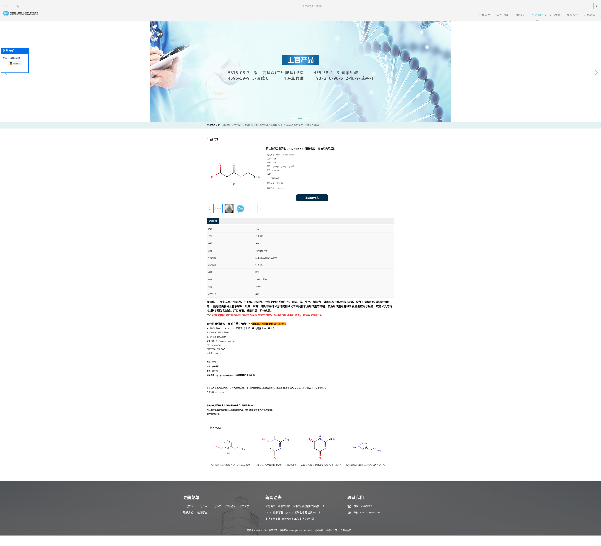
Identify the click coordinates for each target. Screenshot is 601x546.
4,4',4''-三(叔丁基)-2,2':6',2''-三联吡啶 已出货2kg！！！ (294, 512)
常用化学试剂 (251, 125)
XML (310, 530)
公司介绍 (502, 15)
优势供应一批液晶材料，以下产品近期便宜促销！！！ (295, 506)
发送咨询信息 (312, 198)
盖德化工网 (331, 530)
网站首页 (227, 125)
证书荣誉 (554, 15)
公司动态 (519, 15)
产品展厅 (537, 15)
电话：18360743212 (363, 506)
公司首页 (484, 15)
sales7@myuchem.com (370, 512)
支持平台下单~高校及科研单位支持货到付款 (289, 519)
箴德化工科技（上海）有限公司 (262, 530)
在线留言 (590, 15)
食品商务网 (346, 530)
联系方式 (572, 15)
